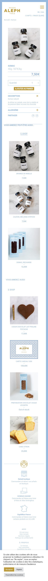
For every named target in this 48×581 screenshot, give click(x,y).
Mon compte (24, 534)
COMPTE (28, 16)
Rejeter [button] (19, 569)
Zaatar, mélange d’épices (24, 217)
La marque (24, 546)
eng (42, 12)
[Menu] (42, 7)
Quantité (13, 83)
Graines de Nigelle (24, 174)
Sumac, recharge (24, 262)
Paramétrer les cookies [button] (14, 575)
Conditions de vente (24, 549)
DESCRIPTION (14, 96)
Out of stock (24, 410)
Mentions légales (24, 536)
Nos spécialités (24, 547)
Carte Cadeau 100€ (24, 361)
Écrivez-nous (24, 532)
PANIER (38, 16)
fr (38, 12)
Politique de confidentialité (24, 538)
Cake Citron (24, 447)
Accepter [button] (9, 569)
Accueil (7, 20)
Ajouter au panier (24, 89)
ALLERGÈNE (13, 110)
